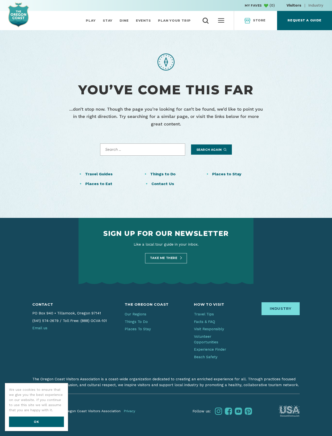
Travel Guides (99, 174)
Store (259, 20)
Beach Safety (206, 357)
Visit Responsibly (209, 329)
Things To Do (136, 322)
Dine (124, 20)
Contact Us (162, 183)
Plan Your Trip (174, 20)
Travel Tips (204, 314)
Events (143, 20)
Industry (315, 5)
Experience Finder (210, 349)
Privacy (129, 411)
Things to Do (162, 174)
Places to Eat (98, 183)
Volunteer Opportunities (206, 339)
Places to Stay (226, 174)
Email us (39, 328)
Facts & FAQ (204, 322)
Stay (108, 20)
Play (91, 20)
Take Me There (164, 258)
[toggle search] (205, 20)
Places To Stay (138, 329)
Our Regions (135, 314)
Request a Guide (304, 20)
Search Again (209, 149)
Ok (36, 422)
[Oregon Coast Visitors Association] (18, 14)
